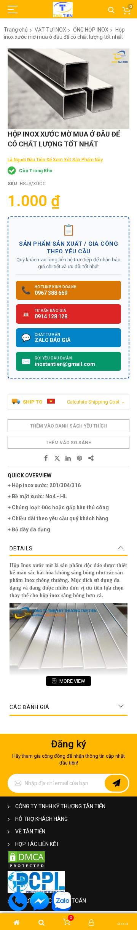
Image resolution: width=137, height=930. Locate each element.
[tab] (68, 548)
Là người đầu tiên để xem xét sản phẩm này (55, 159)
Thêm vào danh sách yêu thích (68, 426)
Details (21, 548)
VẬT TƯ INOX (50, 30)
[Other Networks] (91, 458)
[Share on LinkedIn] (68, 458)
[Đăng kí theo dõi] (116, 783)
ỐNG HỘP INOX (90, 30)
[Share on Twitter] (57, 458)
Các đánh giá (29, 707)
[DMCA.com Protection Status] (27, 868)
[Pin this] (80, 458)
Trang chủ (16, 30)
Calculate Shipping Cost (93, 402)
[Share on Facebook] (45, 458)
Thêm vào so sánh (69, 442)
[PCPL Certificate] (36, 891)
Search (111, 10)
